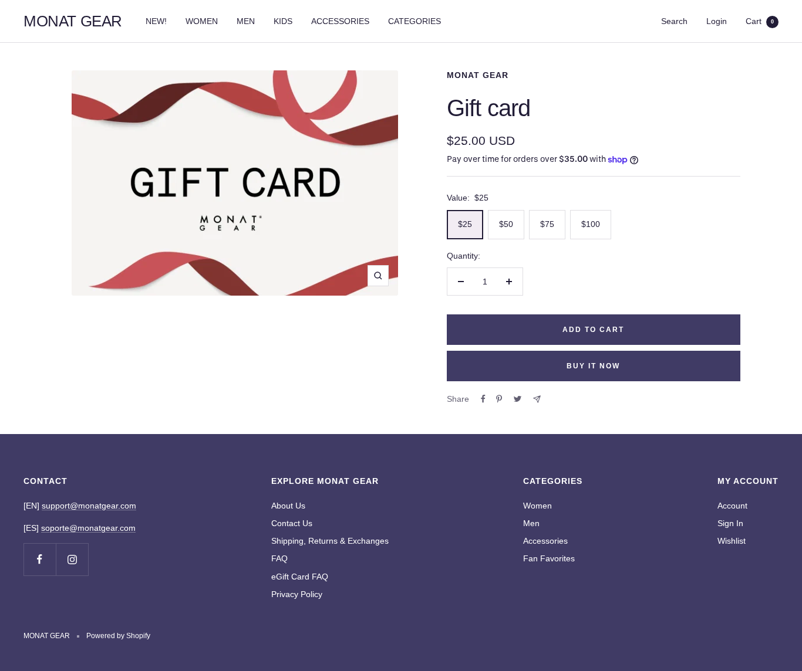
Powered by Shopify (118, 636)
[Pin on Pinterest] (499, 399)
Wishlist (731, 540)
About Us (288, 505)
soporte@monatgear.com (88, 528)
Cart (760, 21)
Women (537, 505)
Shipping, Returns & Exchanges (330, 540)
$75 (547, 224)
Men (531, 523)
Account (732, 505)
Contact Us (291, 523)
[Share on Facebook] (483, 399)
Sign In (730, 523)
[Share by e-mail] (537, 399)
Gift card (489, 108)
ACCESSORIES (340, 21)
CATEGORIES (414, 21)
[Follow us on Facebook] (39, 559)
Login (716, 21)
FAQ (279, 558)
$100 (590, 224)
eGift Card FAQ (299, 576)
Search (674, 21)
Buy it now (593, 366)
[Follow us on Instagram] (72, 559)
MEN (246, 21)
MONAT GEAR (477, 75)
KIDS (283, 21)
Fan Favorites (549, 558)
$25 (465, 224)
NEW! (156, 21)
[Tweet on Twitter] (518, 399)
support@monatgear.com (89, 505)
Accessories (545, 540)
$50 (506, 224)
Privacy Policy (296, 594)
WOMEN (202, 21)
